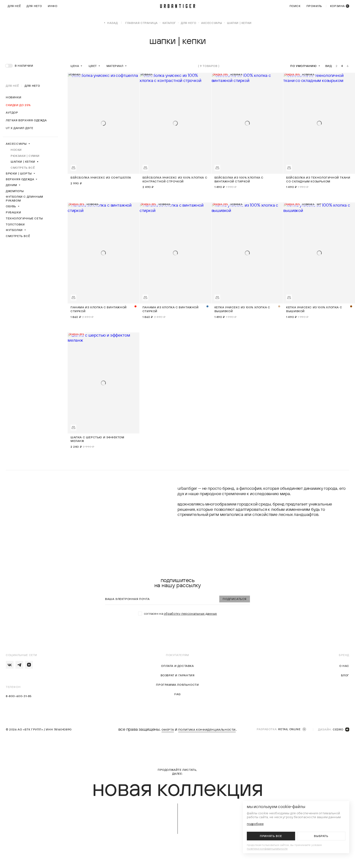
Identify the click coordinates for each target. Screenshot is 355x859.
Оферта (168, 729)
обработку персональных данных (190, 613)
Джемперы (15, 191)
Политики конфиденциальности (267, 848)
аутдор (12, 112)
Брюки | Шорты (19, 173)
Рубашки (13, 212)
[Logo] (177, 6)
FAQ (177, 694)
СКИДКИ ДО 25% (18, 105)
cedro (338, 729)
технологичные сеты (24, 218)
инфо (52, 6)
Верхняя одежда (20, 179)
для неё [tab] (12, 85)
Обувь (11, 206)
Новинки (13, 97)
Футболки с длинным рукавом (24, 198)
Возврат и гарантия (178, 675)
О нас (344, 666)
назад (112, 23)
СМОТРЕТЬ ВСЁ (23, 167)
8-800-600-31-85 (19, 696)
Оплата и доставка (177, 666)
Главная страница (141, 23)
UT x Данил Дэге (19, 128)
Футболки (14, 230)
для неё (14, 6)
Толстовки (15, 224)
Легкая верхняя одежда (26, 120)
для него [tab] (32, 85)
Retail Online (289, 729)
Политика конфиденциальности (207, 729)
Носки (16, 150)
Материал (114, 66)
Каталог (169, 23)
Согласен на (180, 613)
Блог (345, 675)
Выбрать (321, 836)
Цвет (93, 66)
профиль (314, 6)
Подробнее (255, 824)
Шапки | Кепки (23, 161)
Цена (75, 66)
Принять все (271, 836)
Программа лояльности (177, 684)
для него (34, 6)
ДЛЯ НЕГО (188, 23)
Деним (11, 185)
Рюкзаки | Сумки (25, 156)
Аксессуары (211, 23)
